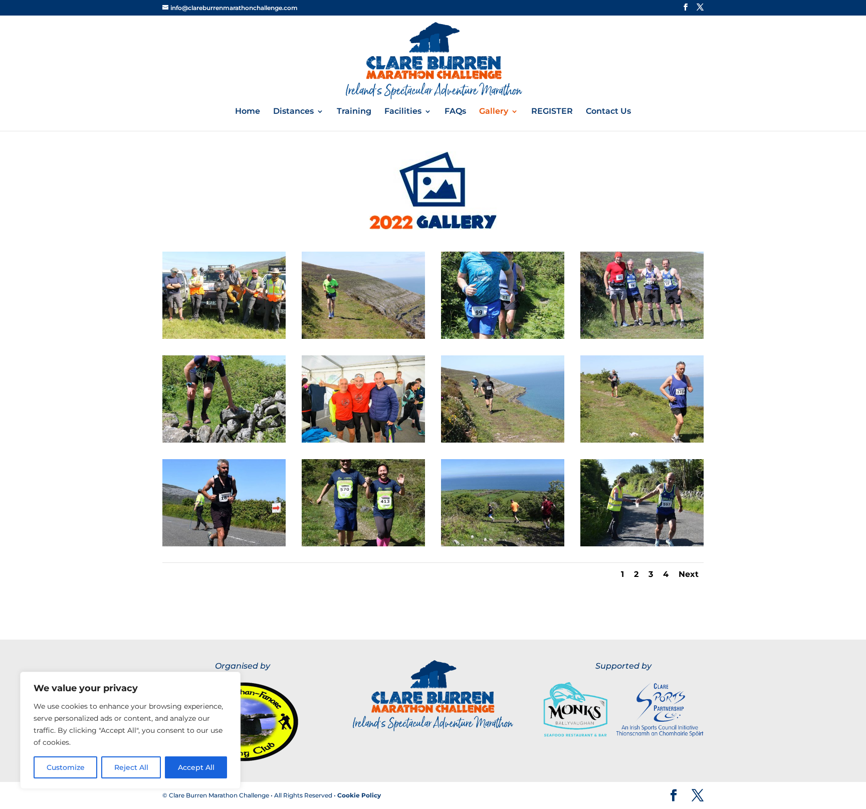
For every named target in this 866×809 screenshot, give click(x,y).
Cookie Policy (359, 795)
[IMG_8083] (642, 336)
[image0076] (363, 543)
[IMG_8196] (363, 336)
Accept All (196, 767)
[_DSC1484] (363, 440)
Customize (66, 767)
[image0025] (502, 543)
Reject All (131, 767)
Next (689, 574)
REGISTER (552, 112)
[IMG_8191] (502, 336)
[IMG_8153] (642, 440)
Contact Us (608, 112)
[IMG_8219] (224, 336)
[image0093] (224, 543)
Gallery (493, 112)
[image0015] (642, 543)
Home (247, 112)
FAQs (455, 112)
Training (354, 112)
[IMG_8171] (224, 440)
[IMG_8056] (502, 440)
